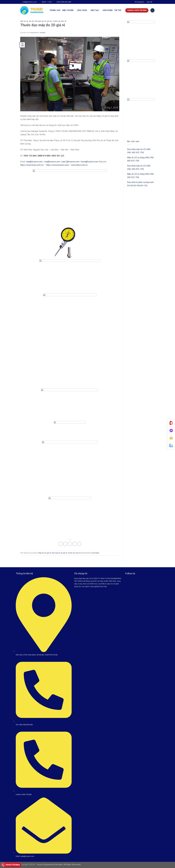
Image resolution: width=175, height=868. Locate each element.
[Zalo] (171, 445)
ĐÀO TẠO (95, 10)
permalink (95, 553)
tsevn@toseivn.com (89, 161)
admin (42, 33)
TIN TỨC (118, 10)
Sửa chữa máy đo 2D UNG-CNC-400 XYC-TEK (139, 151)
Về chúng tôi (139, 2)
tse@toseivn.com (52, 161)
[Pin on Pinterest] (74, 544)
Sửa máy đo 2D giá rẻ (43, 21)
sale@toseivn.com (34, 161)
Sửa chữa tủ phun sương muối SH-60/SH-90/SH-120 (140, 184)
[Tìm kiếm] (152, 10)
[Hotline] (171, 423)
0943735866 (13, 864)
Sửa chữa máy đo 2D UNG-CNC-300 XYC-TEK (139, 167)
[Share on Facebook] (60, 544)
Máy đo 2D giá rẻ (27, 21)
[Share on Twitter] (65, 544)
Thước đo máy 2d (59, 21)
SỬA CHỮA (82, 10)
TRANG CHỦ (55, 10)
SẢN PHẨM (107, 10)
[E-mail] (171, 438)
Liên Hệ (149, 2)
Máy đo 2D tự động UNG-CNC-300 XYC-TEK (141, 176)
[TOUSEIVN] (33, 10)
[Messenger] (171, 430)
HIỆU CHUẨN (68, 10)
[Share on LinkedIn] (79, 544)
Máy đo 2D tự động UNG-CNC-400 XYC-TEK (141, 159)
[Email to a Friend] (70, 544)
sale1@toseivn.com (70, 161)
